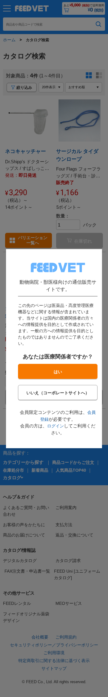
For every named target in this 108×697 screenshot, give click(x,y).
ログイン (55, 426)
